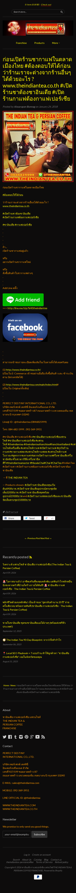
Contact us (56, 859)
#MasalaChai (37, 462)
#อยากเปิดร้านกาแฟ (42, 455)
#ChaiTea (56, 462)
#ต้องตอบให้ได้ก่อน (13, 194)
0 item (32, 4)
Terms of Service (44, 862)
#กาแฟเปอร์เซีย (23, 224)
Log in (27, 854)
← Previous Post (32, 538)
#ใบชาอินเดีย (60, 455)
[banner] (38, 28)
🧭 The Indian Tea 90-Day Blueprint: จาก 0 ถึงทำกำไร (32, 639)
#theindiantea (15, 444)
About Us (26, 859)
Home (6, 685)
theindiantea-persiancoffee (19, 862)
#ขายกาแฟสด (17, 451)
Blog (46, 859)
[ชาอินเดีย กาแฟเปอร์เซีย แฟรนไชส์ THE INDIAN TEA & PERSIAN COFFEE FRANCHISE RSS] (43, 737)
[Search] (62, 12)
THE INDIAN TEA (18, 477)
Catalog (38, 859)
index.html (31, 384)
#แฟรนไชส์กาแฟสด (36, 451)
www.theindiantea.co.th (16, 205)
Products (39, 42)
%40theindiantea (27, 308)
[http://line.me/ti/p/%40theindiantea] (23, 295)
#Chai (47, 462)
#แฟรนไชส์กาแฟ (30, 447)
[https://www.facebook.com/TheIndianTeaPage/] (25, 315)
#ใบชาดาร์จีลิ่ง (21, 459)
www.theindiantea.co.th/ (23, 369)
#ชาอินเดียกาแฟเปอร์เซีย (21, 440)
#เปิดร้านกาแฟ (48, 447)
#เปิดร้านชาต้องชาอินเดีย (16, 213)
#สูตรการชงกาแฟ (21, 455)
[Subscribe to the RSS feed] (30, 557)
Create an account (41, 854)
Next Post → (45, 538)
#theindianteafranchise (37, 444)
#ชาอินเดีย (8, 224)
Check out (46, 4)
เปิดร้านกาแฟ (11, 512)
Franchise (21, 42)
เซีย (21, 217)
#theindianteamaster (18, 462)
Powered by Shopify (53, 870)
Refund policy (61, 862)
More (55, 42)
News (12, 685)
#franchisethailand (60, 444)
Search (16, 859)
